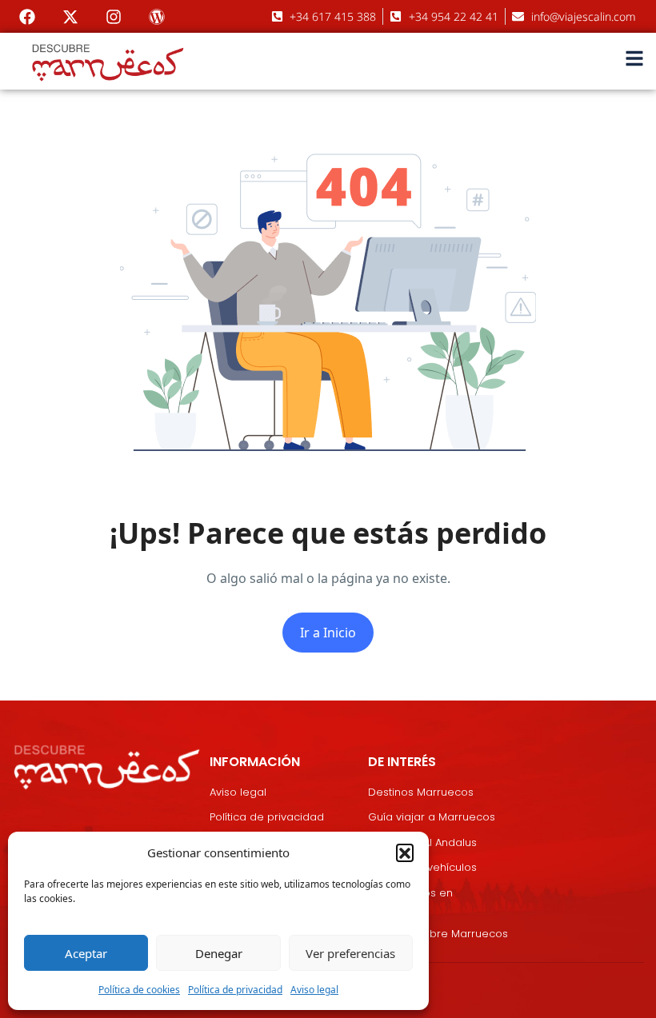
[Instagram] (113, 17)
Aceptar (86, 953)
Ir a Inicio (328, 632)
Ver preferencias (350, 953)
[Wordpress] (157, 17)
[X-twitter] (70, 17)
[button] (405, 852)
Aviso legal (314, 989)
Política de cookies (139, 989)
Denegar (218, 953)
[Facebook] (27, 17)
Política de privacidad (235, 989)
